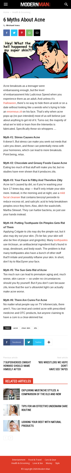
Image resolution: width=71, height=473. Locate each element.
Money (49, 463)
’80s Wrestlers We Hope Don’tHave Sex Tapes (53, 366)
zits (35, 328)
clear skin (25, 328)
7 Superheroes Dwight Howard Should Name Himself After (17, 366)
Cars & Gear (50, 459)
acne (15, 328)
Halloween (9, 103)
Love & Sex (38, 463)
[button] (66, 4)
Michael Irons (13, 25)
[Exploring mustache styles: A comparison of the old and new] (11, 394)
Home (6, 12)
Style (57, 463)
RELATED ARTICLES (18, 381)
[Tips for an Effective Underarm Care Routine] (11, 410)
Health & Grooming (21, 12)
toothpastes (61, 240)
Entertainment (18, 459)
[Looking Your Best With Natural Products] (11, 425)
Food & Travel (35, 459)
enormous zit (14, 111)
